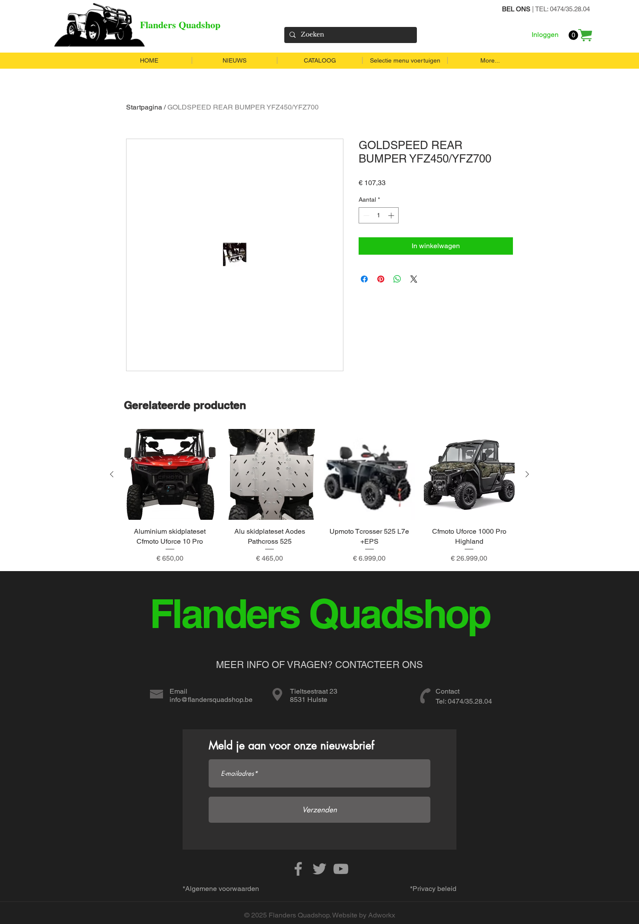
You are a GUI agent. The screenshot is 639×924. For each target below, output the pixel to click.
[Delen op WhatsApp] (397, 279)
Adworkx (381, 915)
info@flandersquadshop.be (211, 699)
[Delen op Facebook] (364, 279)
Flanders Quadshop (180, 24)
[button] (573, 35)
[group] (319, 496)
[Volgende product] (527, 474)
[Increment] (391, 215)
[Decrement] (365, 215)
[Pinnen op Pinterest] (381, 279)
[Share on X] (414, 279)
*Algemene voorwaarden (221, 888)
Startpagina (144, 107)
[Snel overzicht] (170, 474)
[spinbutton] (378, 215)
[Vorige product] (111, 474)
